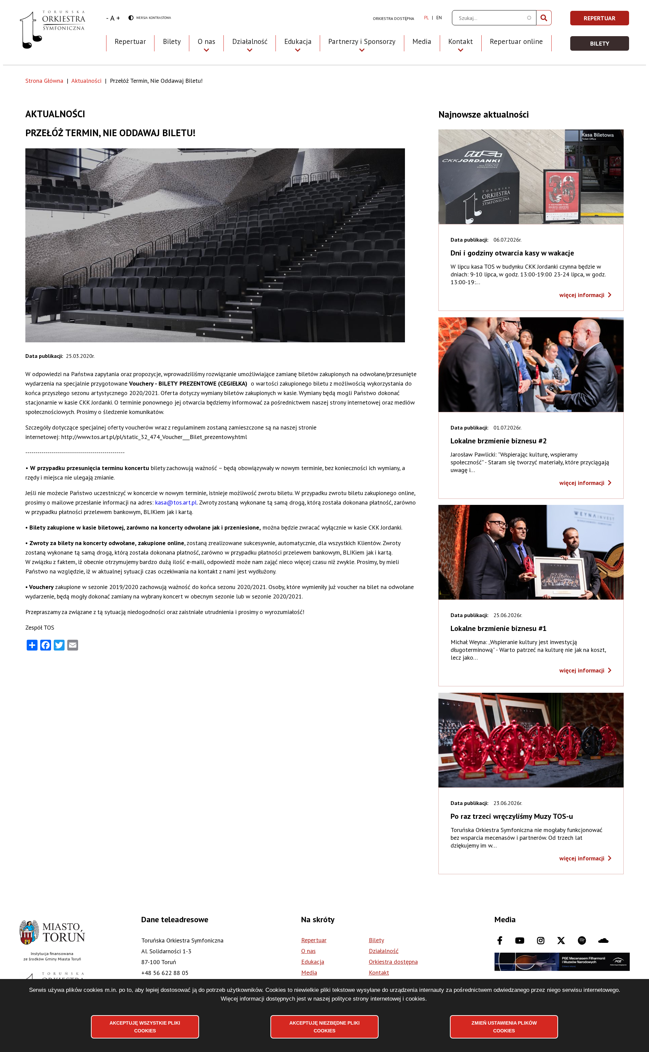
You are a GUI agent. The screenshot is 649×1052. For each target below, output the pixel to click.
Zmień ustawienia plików (504, 1026)
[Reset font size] (112, 18)
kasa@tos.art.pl (176, 502)
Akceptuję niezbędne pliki (324, 1026)
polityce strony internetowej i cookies (378, 999)
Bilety (172, 41)
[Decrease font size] (107, 18)
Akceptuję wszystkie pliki (145, 1026)
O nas (308, 951)
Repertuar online (516, 41)
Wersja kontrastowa (149, 18)
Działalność (384, 951)
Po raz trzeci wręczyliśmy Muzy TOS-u (512, 816)
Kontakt (379, 972)
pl (426, 18)
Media (421, 41)
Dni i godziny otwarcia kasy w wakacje (512, 253)
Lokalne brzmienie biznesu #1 (499, 628)
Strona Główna (44, 80)
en (439, 18)
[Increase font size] (118, 18)
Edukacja (312, 961)
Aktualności (86, 80)
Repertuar (130, 41)
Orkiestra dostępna (393, 18)
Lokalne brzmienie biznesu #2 (499, 440)
